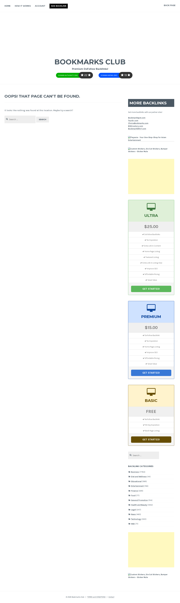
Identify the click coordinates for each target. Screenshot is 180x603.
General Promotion (139, 500)
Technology (136, 519)
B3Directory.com (135, 126)
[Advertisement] (90, 33)
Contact (111, 597)
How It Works (23, 6)
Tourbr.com (133, 121)
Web (133, 524)
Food (133, 495)
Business (135, 472)
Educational (136, 481)
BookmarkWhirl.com (137, 129)
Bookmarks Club (90, 62)
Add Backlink (58, 6)
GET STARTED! (151, 288)
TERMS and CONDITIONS (96, 597)
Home (7, 6)
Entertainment (137, 486)
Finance (134, 491)
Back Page (170, 5)
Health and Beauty (139, 505)
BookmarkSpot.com (136, 118)
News (133, 514)
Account (40, 6)
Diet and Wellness (139, 477)
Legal (133, 510)
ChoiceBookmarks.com (138, 123)
